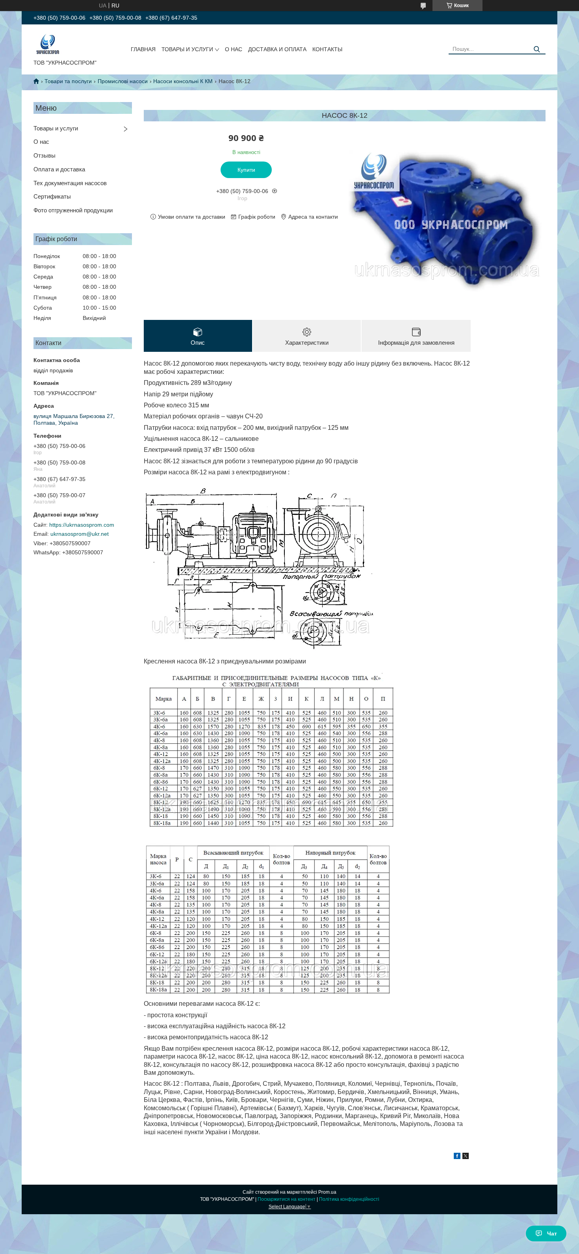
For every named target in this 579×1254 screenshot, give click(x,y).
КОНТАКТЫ (327, 49)
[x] (465, 1157)
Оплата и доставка (59, 169)
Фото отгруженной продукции (73, 210)
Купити (246, 170)
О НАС (233, 49)
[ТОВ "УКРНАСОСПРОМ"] (47, 43)
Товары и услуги (55, 128)
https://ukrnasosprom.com (81, 525)
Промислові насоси (123, 81)
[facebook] (457, 1157)
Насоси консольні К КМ (183, 81)
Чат (552, 1233)
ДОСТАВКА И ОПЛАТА (277, 49)
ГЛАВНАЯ (143, 49)
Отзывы (44, 155)
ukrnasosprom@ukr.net (79, 534)
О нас (41, 141)
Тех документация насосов (70, 183)
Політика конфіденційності (349, 1199)
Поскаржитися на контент (286, 1199)
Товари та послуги (68, 81)
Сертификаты (52, 196)
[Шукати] (537, 49)
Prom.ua (327, 1192)
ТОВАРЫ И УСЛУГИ (187, 49)
